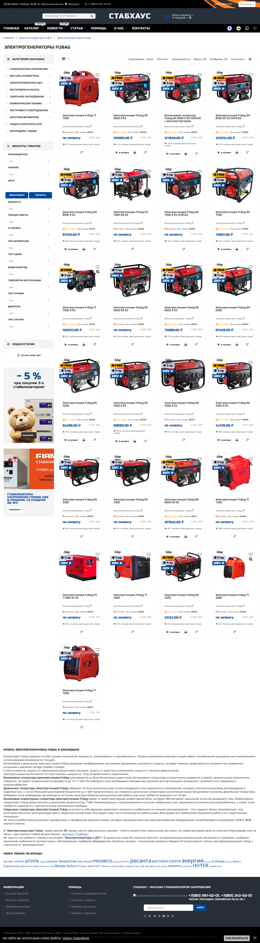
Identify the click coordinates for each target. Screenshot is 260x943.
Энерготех (67, 861)
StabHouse (11, 933)
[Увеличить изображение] (98, 79)
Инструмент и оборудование (29, 110)
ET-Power (81, 866)
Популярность (181, 59)
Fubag (128, 866)
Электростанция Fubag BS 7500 (233, 213)
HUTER (200, 865)
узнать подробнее (76, 938)
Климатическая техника (26, 103)
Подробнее (28, 435)
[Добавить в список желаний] (98, 75)
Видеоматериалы (18, 906)
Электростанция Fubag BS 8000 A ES (80, 213)
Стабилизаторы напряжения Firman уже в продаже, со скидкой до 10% (27, 498)
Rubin (36, 866)
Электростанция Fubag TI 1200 (232, 501)
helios (43, 866)
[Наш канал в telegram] (238, 28)
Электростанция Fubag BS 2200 (181, 596)
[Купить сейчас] (135, 152)
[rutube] (168, 916)
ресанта (140, 860)
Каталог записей (17, 900)
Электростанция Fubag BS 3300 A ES (181, 404)
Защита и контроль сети (26, 124)
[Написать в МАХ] (229, 28)
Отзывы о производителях (89, 893)
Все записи (105, 933)
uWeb (58, 933)
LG (184, 866)
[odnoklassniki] (159, 916)
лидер (43, 861)
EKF (158, 866)
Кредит (117, 933)
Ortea (80, 861)
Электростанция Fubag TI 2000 (232, 596)
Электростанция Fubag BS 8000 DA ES (181, 501)
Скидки (127, 933)
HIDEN (22, 866)
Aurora (164, 866)
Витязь (207, 862)
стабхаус (130, 16)
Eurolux (229, 862)
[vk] (154, 916)
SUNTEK (19, 861)
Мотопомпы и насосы (24, 89)
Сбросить (40, 195)
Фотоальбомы (15, 913)
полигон (52, 861)
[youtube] (163, 916)
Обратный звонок (52, 3)
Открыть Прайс (89, 933)
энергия (192, 860)
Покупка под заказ (83, 906)
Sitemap (36, 933)
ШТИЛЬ (32, 861)
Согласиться (237, 938)
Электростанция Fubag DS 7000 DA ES (131, 213)
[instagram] (145, 916)
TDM (52, 866)
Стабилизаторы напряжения (29, 68)
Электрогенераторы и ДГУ (26, 82)
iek (48, 866)
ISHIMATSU (175, 866)
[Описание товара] (81, 152)
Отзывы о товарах (83, 900)
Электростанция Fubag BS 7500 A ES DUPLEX (181, 213)
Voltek (114, 866)
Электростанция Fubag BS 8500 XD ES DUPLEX (233, 117)
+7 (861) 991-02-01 (99, 3)
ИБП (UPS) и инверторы (24, 75)
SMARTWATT (94, 866)
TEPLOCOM (118, 862)
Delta (70, 866)
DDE (142, 866)
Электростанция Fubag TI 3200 (130, 596)
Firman (136, 866)
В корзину (123, 153)
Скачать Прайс (71, 933)
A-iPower (218, 861)
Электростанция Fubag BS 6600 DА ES (131, 309)
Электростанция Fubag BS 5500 (80, 404)
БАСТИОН (160, 861)
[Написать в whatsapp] (247, 28)
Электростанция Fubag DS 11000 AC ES (80, 596)
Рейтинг (162, 59)
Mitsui (153, 866)
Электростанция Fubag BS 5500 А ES (131, 404)
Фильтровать (17, 195)
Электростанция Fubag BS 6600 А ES (181, 309)
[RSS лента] (173, 916)
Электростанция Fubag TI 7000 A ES (79, 309)
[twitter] (149, 916)
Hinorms (106, 866)
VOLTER (175, 861)
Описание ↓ (238, 59)
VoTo (126, 861)
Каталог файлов (17, 893)
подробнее (14, 510)
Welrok (29, 866)
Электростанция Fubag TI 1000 (79, 117)
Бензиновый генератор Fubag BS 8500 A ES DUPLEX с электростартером (182, 118)
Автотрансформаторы (24, 117)
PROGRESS (102, 861)
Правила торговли (83, 913)
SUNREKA (213, 866)
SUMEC (121, 866)
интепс (8, 861)
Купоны (136, 933)
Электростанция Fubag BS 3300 (80, 501)
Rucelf (88, 861)
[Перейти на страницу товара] (81, 88)
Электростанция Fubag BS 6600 (233, 309)
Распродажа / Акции (23, 131)
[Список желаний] (254, 28)
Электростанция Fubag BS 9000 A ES (131, 117)
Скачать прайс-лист (30, 355)
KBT (220, 866)
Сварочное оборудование (27, 96)
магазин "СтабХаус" (75, 834)
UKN (147, 866)
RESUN (189, 866)
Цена (149, 59)
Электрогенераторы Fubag (76, 126)
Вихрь (60, 865)
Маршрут (74, 3)
